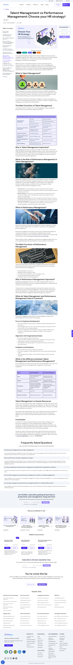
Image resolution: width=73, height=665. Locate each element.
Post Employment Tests (52, 646)
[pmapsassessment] (16, 658)
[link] (8, 5)
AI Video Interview (30, 647)
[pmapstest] (8, 658)
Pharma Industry (51, 651)
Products (30, 634)
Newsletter (40, 642)
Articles (39, 638)
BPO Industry (51, 653)
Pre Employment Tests (52, 643)
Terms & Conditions (63, 643)
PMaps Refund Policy (63, 645)
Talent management (20, 149)
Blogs (39, 636)
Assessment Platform (31, 639)
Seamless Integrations (31, 641)
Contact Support (62, 648)
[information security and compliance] (6, 652)
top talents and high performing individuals (38, 236)
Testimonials (40, 645)
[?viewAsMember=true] (5, 658)
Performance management (21, 281)
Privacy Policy (62, 636)
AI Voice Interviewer (31, 643)
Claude (38, 52)
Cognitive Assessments (51, 649)
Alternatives (40, 647)
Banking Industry (51, 655)
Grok (34, 52)
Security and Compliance (62, 639)
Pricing (46, 4)
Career (60, 647)
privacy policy (35, 504)
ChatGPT (19, 52)
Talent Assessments (52, 636)
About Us (61, 641)
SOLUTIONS (41, 650)
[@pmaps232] (14, 658)
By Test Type (40, 654)
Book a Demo (62, 650)
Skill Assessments (52, 641)
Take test (8, 645)
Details (7, 547)
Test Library (40, 653)
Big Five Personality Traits (52, 657)
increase (51, 99)
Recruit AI (29, 645)
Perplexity (24, 52)
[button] (22, 5)
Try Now (14, 547)
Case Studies (40, 643)
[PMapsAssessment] (11, 658)
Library (42, 4)
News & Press (40, 640)
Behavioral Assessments (51, 639)
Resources (41, 634)
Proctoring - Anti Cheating (30, 637)
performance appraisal (47, 68)
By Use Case (40, 656)
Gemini (30, 52)
